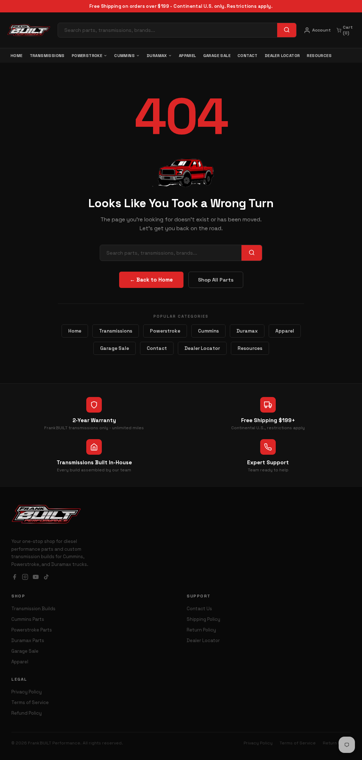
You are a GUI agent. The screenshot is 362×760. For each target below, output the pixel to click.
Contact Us (199, 609)
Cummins (124, 55)
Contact (248, 55)
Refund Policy (26, 713)
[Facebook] (14, 578)
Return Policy (201, 630)
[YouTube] (36, 578)
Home (17, 55)
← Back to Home (151, 280)
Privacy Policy (26, 692)
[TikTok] (46, 578)
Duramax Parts (27, 640)
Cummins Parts (27, 619)
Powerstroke (87, 55)
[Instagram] (25, 578)
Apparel (187, 55)
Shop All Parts (216, 280)
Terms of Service (30, 702)
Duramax (157, 55)
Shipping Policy (203, 619)
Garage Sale (216, 55)
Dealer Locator (282, 55)
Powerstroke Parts (31, 630)
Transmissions (47, 55)
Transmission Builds (33, 609)
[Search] (286, 30)
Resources (319, 55)
